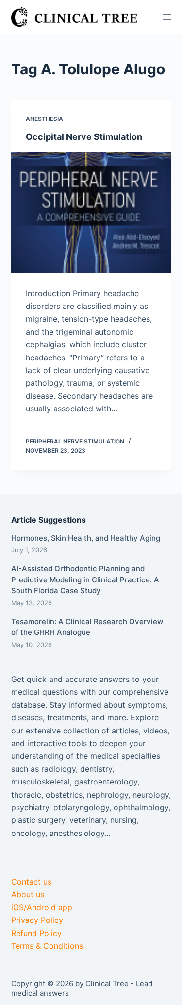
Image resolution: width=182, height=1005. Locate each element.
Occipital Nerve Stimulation (84, 137)
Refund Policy (36, 933)
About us (27, 894)
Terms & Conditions (47, 946)
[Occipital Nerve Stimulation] (91, 212)
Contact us (31, 881)
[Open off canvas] (167, 17)
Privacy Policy (37, 920)
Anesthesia (44, 118)
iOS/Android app (41, 907)
